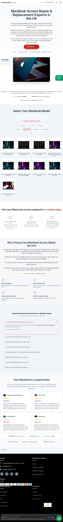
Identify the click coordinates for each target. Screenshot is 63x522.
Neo (32, 132)
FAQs (40, 315)
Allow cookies (50, 517)
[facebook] (1, 474)
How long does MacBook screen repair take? (17, 342)
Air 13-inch (31, 126)
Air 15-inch (40, 126)
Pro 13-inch (18, 129)
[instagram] (11, 474)
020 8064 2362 (6, 466)
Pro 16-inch (45, 129)
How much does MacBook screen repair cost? (18, 337)
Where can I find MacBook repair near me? (17, 362)
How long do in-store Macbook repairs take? (17, 347)
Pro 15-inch (36, 129)
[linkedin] (16, 474)
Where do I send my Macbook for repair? (16, 367)
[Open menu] (60, 2)
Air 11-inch (22, 126)
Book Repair (30, 46)
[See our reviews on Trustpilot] (42, 2)
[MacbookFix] (8, 2)
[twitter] (6, 474)
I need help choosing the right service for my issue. (19, 322)
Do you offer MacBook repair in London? (16, 357)
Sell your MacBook (49, 2)
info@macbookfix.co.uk (9, 469)
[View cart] (56, 2)
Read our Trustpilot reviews (30, 441)
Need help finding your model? (32, 121)
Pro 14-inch (27, 129)
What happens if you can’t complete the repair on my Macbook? (22, 352)
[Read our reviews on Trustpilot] (14, 52)
